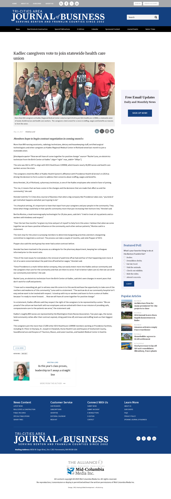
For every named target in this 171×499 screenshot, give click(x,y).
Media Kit (53, 420)
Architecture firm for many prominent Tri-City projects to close (145, 305)
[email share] (112, 131)
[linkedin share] (97, 131)
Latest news (18, 406)
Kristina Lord (30, 132)
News (18, 29)
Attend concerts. (134, 277)
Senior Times (150, 29)
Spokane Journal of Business (135, 420)
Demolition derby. (134, 261)
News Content (22, 402)
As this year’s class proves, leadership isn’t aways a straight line (52, 370)
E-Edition (80, 29)
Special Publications (62, 29)
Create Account (150, 4)
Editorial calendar (57, 416)
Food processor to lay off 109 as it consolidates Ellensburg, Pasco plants (145, 348)
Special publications (21, 416)
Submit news (92, 406)
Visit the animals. (134, 267)
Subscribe (37, 4)
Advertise (49, 4)
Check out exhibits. (135, 270)
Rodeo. (130, 257)
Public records (20, 413)
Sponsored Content (112, 29)
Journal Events (132, 29)
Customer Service (61, 402)
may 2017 (24, 353)
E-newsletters (93, 413)
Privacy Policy (130, 416)
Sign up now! (140, 113)
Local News (19, 348)
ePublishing (99, 487)
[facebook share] (107, 131)
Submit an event (93, 409)
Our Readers (55, 406)
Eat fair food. (132, 264)
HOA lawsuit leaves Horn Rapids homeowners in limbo (145, 317)
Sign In (138, 4)
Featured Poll (132, 245)
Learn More (131, 402)
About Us (25, 4)
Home (14, 4)
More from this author (51, 383)
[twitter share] (102, 131)
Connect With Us (97, 402)
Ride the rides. (133, 274)
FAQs (126, 413)
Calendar (95, 29)
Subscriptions (55, 409)
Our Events (128, 409)
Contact (90, 420)
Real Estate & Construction (37, 29)
